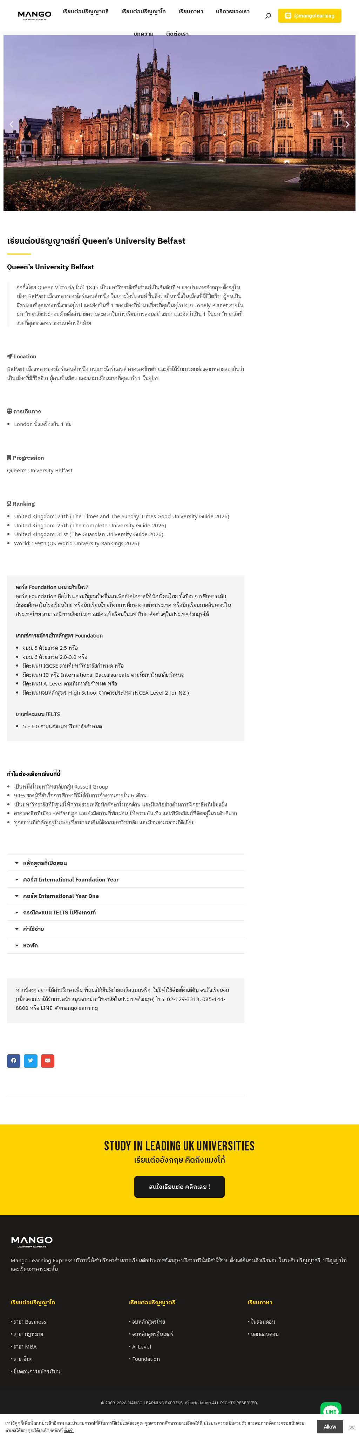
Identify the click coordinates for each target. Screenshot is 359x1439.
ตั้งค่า (69, 1430)
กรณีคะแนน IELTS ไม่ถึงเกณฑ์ (59, 912)
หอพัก (30, 945)
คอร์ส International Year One (61, 896)
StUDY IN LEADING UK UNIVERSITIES (179, 1146)
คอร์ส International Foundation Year (70, 879)
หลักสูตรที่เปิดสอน (45, 863)
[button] (11, 124)
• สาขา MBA (24, 1346)
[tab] (125, 863)
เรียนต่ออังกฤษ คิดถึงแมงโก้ (179, 1160)
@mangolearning (76, 1007)
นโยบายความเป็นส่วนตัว (225, 1422)
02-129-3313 (183, 998)
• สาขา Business (28, 1321)
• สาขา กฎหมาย (27, 1333)
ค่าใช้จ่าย (33, 929)
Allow (330, 1426)
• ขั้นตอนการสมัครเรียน (35, 1371)
